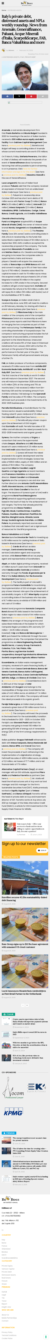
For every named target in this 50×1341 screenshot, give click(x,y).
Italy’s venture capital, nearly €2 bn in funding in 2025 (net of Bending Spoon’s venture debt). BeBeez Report (30, 1179)
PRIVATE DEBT (30, 57)
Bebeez (11, 50)
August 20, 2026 (9, 997)
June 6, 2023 (37, 835)
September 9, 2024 (21, 1038)
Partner (22, 835)
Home (4, 10)
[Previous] (23, 1005)
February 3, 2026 (20, 1184)
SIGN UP (43, 850)
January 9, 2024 (20, 1063)
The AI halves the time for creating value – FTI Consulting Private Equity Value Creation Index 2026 (30, 1151)
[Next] (27, 1005)
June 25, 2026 (19, 1143)
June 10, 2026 (19, 1156)
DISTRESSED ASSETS (15, 10)
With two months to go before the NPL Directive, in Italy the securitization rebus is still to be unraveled (30, 1045)
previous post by (19, 145)
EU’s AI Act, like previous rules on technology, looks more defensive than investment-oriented (28, 1058)
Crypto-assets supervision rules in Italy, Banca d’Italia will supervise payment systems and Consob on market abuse (30, 1021)
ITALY (22, 57)
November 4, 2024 (21, 1027)
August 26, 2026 (9, 904)
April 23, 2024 (19, 1050)
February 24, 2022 (26, 50)
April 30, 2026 (19, 1172)
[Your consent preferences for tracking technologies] (46, 1337)
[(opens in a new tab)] (13, 1088)
